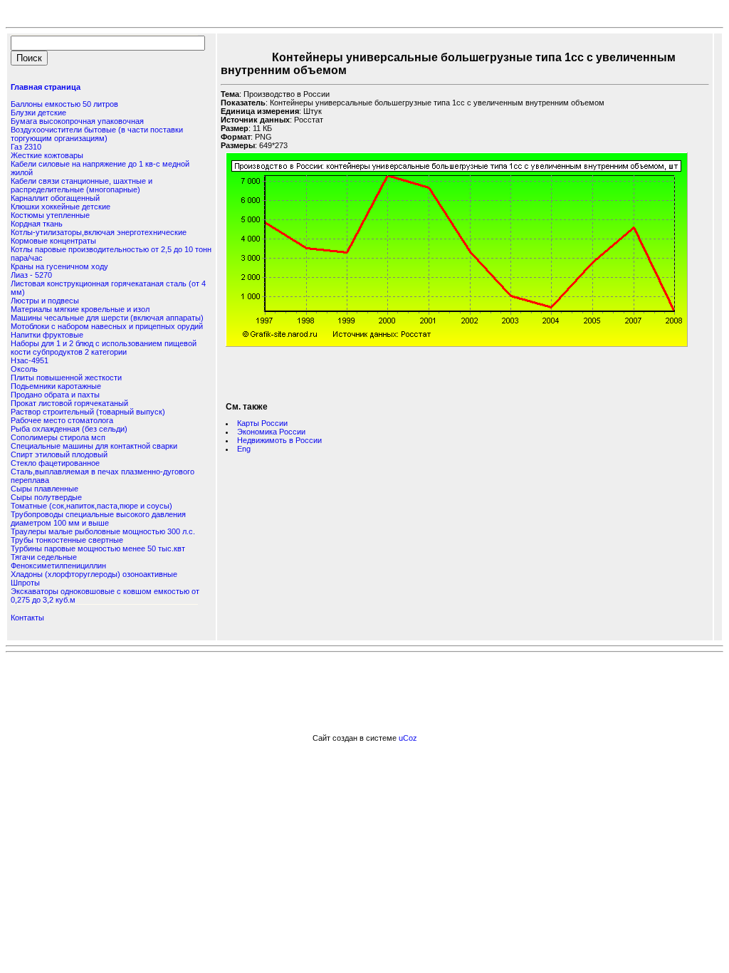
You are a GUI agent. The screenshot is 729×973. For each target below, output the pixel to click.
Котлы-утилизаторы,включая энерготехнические (99, 232)
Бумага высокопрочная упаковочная (77, 121)
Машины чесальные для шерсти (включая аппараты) (107, 317)
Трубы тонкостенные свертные (67, 540)
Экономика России (271, 431)
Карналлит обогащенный (55, 198)
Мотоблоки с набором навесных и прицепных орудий (107, 326)
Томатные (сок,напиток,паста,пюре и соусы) (91, 505)
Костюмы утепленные (50, 215)
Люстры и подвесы (45, 300)
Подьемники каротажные (56, 386)
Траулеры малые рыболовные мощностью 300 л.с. (103, 531)
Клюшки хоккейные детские (60, 206)
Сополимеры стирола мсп (58, 437)
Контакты (27, 617)
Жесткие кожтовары (47, 155)
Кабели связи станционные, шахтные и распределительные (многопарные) (81, 185)
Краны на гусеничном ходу (59, 266)
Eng (244, 448)
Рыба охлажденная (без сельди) (69, 429)
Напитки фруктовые (47, 335)
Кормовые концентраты (53, 240)
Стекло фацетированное (55, 463)
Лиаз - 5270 (31, 275)
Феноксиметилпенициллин (58, 565)
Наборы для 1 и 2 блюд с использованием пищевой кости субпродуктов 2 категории (103, 347)
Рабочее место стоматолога (62, 420)
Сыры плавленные (44, 488)
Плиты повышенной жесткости (66, 377)
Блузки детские (38, 112)
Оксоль (24, 369)
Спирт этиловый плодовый (59, 454)
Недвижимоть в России (279, 440)
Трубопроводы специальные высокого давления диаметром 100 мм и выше (98, 518)
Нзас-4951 (29, 360)
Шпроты (25, 582)
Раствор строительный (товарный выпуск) (88, 411)
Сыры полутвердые (46, 497)
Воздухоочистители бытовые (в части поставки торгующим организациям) (97, 133)
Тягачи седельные (44, 557)
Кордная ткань (37, 223)
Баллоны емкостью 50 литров (64, 104)
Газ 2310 (26, 146)
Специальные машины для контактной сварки (94, 446)
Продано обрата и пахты (55, 394)
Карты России (262, 423)
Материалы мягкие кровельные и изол (80, 309)
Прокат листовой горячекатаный (69, 403)
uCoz (408, 738)
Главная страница (45, 87)
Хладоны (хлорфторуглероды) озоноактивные (94, 574)
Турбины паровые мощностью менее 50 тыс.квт (98, 548)
